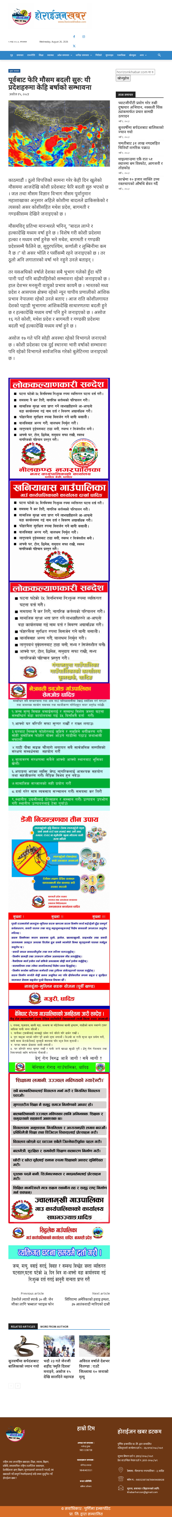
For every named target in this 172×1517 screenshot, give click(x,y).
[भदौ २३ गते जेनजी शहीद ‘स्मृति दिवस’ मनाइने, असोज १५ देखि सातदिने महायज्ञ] (59, 1346)
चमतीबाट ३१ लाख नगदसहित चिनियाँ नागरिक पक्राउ (139, 145)
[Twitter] (74, 46)
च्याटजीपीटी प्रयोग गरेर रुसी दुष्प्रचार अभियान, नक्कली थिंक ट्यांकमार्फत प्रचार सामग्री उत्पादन (140, 109)
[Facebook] (74, 36)
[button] (159, 55)
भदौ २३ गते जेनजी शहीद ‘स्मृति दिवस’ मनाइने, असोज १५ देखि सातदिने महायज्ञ (59, 1368)
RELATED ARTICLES (23, 1326)
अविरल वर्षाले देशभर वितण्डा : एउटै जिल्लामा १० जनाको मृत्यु (94, 1368)
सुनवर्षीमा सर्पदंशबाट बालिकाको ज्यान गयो (23, 1363)
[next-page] (17, 1385)
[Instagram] (83, 36)
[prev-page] (11, 1385)
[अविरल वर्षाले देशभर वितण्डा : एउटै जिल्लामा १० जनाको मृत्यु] (94, 1346)
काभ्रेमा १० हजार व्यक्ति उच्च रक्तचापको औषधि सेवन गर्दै (138, 181)
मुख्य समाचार (14, 70)
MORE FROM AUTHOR (54, 1326)
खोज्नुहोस (123, 78)
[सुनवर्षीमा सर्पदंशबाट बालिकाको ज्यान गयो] (23, 1346)
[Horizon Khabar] (86, 16)
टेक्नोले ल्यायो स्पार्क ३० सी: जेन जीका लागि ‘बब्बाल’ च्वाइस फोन (32, 1302)
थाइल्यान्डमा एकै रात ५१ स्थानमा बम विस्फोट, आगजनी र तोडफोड (140, 163)
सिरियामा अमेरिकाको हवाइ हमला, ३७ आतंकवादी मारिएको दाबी (87, 1302)
